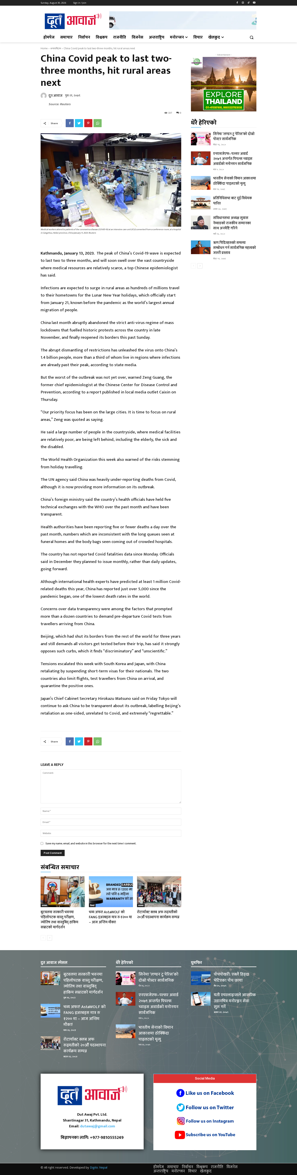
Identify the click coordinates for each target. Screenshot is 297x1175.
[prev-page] (43, 937)
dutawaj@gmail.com (97, 1126)
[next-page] (49, 937)
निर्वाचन (187, 1166)
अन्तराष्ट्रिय (55, 48)
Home (44, 48)
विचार (192, 1171)
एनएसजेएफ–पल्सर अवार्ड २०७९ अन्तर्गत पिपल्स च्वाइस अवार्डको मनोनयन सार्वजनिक (232, 159)
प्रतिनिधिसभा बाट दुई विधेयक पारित (232, 200)
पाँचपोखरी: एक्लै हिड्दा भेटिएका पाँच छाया (231, 977)
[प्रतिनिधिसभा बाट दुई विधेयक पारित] (201, 203)
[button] (251, 37)
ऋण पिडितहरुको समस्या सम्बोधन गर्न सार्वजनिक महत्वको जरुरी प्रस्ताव (234, 248)
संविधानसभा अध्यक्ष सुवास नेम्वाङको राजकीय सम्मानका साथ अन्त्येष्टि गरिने (232, 223)
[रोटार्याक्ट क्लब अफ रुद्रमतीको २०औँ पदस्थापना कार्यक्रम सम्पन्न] (159, 891)
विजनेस (232, 1166)
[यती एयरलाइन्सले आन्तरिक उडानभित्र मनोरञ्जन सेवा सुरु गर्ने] (201, 999)
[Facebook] (237, 3)
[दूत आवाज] (44, 96)
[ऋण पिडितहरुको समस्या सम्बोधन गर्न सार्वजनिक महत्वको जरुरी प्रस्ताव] (201, 247)
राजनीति (217, 1166)
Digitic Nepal (98, 1167)
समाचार (44, 905)
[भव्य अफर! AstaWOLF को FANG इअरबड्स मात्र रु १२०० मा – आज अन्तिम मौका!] (111, 891)
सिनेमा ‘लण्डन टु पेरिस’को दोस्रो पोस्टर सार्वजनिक (234, 136)
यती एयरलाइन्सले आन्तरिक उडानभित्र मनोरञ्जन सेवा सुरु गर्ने (235, 1000)
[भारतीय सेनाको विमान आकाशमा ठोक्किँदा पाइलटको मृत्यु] (201, 183)
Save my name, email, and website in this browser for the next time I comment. (90, 843)
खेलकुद (206, 1171)
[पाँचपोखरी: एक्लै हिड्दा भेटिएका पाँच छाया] (201, 978)
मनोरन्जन (178, 1171)
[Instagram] (243, 3)
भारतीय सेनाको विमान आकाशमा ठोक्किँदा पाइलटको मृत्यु (234, 181)
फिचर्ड (92, 905)
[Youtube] (254, 3)
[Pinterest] (88, 123)
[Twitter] (79, 123)
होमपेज (158, 1166)
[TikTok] (248, 3)
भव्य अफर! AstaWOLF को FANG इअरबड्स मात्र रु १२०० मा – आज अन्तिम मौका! (110, 917)
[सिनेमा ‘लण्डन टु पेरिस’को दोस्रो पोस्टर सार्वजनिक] (201, 138)
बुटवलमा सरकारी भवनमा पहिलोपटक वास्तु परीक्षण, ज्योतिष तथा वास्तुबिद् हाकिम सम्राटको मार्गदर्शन (59, 920)
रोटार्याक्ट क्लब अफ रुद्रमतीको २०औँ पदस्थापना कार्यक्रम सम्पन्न (158, 914)
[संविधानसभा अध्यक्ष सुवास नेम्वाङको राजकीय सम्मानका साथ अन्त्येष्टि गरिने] (201, 222)
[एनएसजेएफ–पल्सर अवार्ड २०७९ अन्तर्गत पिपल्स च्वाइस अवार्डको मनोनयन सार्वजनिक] (201, 158)
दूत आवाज (55, 96)
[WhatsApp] (98, 123)
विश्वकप (202, 1166)
